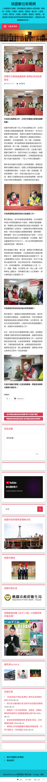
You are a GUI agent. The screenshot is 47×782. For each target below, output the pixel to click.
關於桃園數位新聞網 (15, 757)
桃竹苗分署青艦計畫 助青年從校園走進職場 (25, 703)
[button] (10, 675)
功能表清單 (12, 26)
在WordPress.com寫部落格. (13, 774)
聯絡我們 (10, 760)
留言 (37, 454)
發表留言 (22, 83)
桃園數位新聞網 (23, 4)
